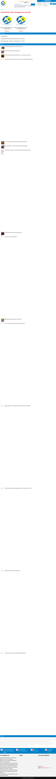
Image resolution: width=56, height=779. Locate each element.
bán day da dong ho (22, 738)
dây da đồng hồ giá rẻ (35, 741)
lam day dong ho (33, 742)
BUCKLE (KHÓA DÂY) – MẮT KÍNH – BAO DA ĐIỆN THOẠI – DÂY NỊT (13, 41)
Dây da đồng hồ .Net (31, 777)
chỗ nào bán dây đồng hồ (29, 738)
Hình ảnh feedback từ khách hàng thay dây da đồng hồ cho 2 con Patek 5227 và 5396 (18, 488)
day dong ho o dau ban (3, 741)
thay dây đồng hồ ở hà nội (3, 745)
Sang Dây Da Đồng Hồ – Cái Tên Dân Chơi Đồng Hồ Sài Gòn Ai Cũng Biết (16, 145)
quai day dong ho (44, 742)
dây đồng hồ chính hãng (3, 742)
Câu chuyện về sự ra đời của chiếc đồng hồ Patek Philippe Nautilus (15, 653)
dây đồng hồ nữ (21, 742)
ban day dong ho (11, 738)
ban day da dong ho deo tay (4, 738)
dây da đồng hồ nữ (41, 741)
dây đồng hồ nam (15, 742)
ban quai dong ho (16, 738)
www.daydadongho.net (6, 763)
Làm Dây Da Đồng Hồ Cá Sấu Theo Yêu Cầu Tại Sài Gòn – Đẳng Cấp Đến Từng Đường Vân (19, 59)
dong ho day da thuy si (23, 741)
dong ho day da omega (16, 741)
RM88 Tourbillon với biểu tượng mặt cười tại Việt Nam (13, 319)
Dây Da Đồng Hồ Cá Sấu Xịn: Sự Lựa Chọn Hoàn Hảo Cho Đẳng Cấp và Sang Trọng (17, 150)
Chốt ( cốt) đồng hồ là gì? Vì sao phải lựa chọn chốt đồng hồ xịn (15, 323)
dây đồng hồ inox (10, 742)
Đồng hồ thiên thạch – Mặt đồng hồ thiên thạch (12, 570)
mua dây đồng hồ (38, 742)
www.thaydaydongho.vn (12, 774)
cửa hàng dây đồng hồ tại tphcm (46, 738)
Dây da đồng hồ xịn (47, 741)
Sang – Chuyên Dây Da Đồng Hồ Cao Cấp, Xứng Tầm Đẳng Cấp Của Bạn (16, 141)
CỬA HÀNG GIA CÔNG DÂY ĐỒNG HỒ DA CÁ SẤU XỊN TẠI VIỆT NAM (12, 38)
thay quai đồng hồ (10, 745)
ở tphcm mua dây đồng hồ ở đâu (22, 745)
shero (53, 742)
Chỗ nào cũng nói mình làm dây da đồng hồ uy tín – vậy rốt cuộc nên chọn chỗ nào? (18, 55)
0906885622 (26, 2)
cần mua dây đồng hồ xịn (37, 738)
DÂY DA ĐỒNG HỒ (4, 36)
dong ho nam (29, 741)
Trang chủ (2, 9)
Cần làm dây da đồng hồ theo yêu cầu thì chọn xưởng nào (14, 46)
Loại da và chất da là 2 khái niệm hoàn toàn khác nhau (13, 232)
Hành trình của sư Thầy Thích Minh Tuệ (11, 236)
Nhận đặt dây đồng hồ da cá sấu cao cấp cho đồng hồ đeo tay (21, 28)
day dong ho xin (10, 741)
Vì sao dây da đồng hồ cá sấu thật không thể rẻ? (12, 50)
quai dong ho (49, 742)
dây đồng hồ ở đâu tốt (27, 742)
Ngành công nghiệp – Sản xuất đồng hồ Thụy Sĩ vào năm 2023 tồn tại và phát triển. (18, 405)
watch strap (15, 745)
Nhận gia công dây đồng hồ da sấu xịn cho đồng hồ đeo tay (7, 28)
